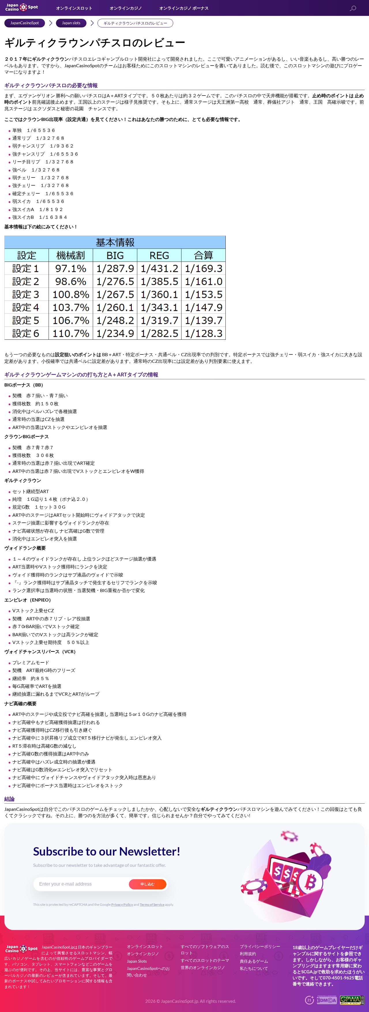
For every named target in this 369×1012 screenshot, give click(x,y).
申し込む (148, 884)
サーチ (353, 9)
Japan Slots (137, 961)
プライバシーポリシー (260, 946)
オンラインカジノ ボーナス (184, 7)
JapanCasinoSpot (24, 22)
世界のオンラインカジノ (203, 967)
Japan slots (71, 22)
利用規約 (248, 953)
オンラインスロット (74, 7)
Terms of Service (152, 904)
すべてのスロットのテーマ (205, 960)
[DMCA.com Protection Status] (327, 1002)
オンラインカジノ (126, 7)
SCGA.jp (309, 971)
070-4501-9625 (338, 977)
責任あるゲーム (254, 961)
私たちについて (254, 968)
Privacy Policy (122, 904)
